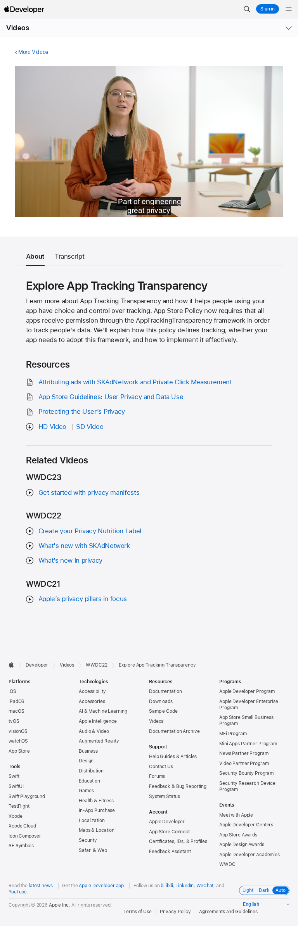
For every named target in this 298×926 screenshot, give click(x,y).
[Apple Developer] (24, 9)
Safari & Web (93, 850)
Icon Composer (25, 836)
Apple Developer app (101, 885)
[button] (246, 9)
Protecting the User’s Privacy (81, 411)
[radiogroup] (264, 890)
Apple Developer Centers (246, 825)
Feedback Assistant (170, 851)
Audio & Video (94, 731)
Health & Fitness (96, 800)
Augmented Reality (99, 741)
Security (88, 840)
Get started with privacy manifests (88, 492)
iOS (12, 691)
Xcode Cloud (22, 826)
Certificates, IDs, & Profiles (178, 841)
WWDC (227, 864)
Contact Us (161, 766)
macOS (16, 711)
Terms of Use (137, 911)
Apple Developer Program (247, 691)
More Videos (33, 52)
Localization (92, 820)
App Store (19, 751)
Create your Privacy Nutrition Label (89, 531)
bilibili (167, 885)
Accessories (92, 701)
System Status (164, 796)
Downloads (161, 701)
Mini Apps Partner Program (248, 743)
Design (86, 761)
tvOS (14, 721)
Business (88, 751)
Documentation (165, 691)
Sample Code (163, 711)
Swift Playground (27, 796)
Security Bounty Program (246, 773)
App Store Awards (238, 835)
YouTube (18, 892)
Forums (157, 776)
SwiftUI (16, 786)
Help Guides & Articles (173, 756)
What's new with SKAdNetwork (84, 545)
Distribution (91, 771)
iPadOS (16, 701)
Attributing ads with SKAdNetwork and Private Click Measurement (135, 382)
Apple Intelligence (98, 721)
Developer (37, 665)
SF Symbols (21, 845)
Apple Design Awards (241, 844)
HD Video (52, 426)
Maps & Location (96, 830)
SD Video (89, 426)
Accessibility (92, 691)
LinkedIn (184, 885)
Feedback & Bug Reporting (177, 786)
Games (86, 790)
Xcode (15, 816)
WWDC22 (96, 665)
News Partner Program (244, 753)
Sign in (267, 9)
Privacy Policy (175, 911)
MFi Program (233, 733)
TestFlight (19, 806)
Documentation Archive (174, 731)
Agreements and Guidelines (228, 911)
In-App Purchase (97, 810)
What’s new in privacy (70, 560)
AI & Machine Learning (103, 711)
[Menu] (288, 9)
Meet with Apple (236, 815)
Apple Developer (167, 821)
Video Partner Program (244, 763)
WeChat (204, 885)
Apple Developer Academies (249, 854)
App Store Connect (169, 831)
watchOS (18, 741)
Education (89, 781)
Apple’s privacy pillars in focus (82, 599)
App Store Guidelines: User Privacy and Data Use (110, 397)
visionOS (18, 731)
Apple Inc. (59, 905)
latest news (41, 885)
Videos (17, 27)
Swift (14, 776)
